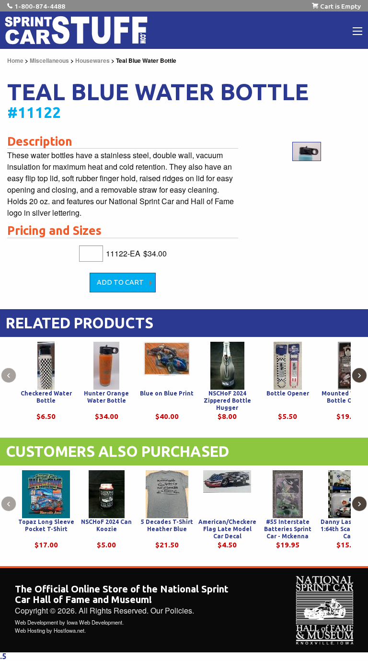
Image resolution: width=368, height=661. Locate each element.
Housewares (92, 60)
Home (15, 60)
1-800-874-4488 (39, 6)
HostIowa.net (69, 630)
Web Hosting (30, 630)
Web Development (36, 622)
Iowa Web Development (94, 622)
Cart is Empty (340, 6)
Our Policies (171, 610)
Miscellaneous (49, 60)
